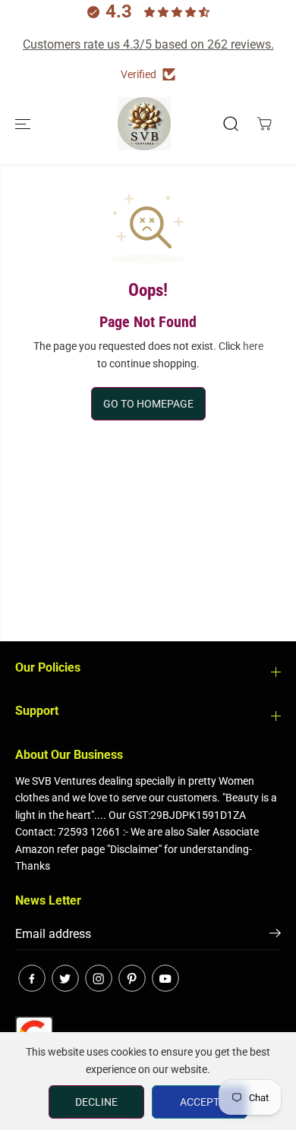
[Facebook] (32, 978)
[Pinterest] (132, 978)
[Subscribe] (275, 935)
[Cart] (264, 123)
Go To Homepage (148, 404)
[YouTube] (165, 978)
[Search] (230, 123)
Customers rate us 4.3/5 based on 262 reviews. (148, 44)
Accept (199, 1102)
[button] (24, 123)
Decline (96, 1102)
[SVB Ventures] (144, 123)
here (253, 346)
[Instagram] (98, 978)
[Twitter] (65, 978)
